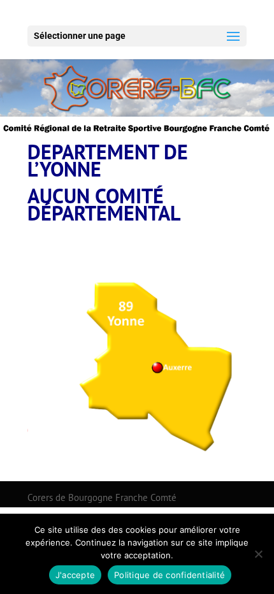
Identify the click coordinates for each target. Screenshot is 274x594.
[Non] (258, 553)
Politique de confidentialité (169, 575)
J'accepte (75, 575)
